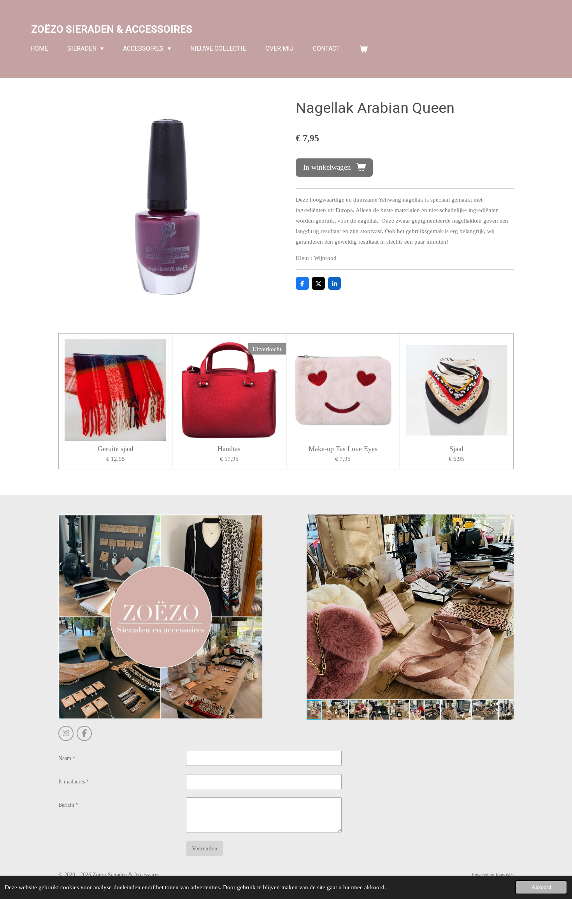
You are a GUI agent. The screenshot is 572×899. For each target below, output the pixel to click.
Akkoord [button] (541, 887)
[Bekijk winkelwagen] (363, 49)
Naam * (66, 758)
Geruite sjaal (115, 449)
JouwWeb (504, 875)
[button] (506, 521)
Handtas (229, 449)
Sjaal (456, 449)
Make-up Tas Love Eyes (343, 449)
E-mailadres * (73, 782)
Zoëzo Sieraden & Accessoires (111, 29)
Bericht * (68, 805)
